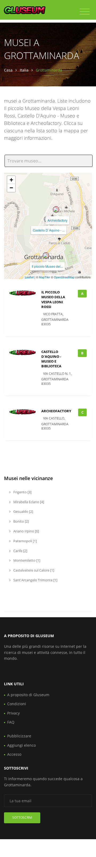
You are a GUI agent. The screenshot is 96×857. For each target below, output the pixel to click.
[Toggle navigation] (84, 11)
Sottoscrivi (22, 817)
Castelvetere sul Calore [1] (33, 570)
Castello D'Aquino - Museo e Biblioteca (51, 359)
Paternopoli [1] (25, 541)
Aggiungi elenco (21, 745)
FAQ (10, 722)
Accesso (14, 754)
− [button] (11, 187)
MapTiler (44, 277)
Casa (8, 70)
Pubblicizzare (19, 735)
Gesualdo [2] (23, 511)
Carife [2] (20, 550)
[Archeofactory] (56, 209)
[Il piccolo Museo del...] (46, 255)
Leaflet (29, 277)
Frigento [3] (22, 492)
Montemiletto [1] (26, 560)
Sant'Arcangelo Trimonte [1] (35, 580)
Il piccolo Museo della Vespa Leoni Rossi (53, 299)
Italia (24, 70)
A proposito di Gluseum (28, 694)
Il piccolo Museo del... (47, 266)
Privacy (13, 713)
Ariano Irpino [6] (26, 531)
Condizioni (16, 703)
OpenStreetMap (64, 277)
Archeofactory (57, 220)
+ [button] (11, 180)
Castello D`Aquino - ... (49, 230)
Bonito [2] (21, 521)
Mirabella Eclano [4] (28, 501)
